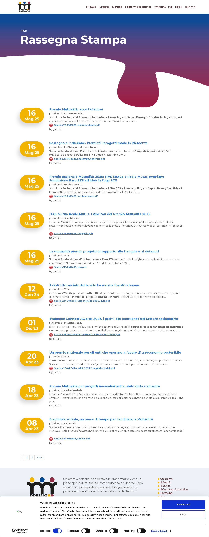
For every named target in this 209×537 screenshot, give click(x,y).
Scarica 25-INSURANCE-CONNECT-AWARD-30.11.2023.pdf (87, 334)
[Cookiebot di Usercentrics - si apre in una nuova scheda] (19, 531)
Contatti (190, 7)
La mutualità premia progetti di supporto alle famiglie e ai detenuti (104, 251)
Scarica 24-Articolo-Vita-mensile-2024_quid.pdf (82, 301)
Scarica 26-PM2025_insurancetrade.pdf (77, 125)
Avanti (39, 457)
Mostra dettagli (159, 531)
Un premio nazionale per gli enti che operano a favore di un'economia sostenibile (115, 352)
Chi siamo (91, 7)
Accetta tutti (183, 504)
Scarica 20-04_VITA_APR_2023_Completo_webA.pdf (84, 368)
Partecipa (160, 7)
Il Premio (104, 7)
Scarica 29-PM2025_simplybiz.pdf (73, 233)
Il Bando (117, 7)
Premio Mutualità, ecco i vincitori (76, 109)
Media (178, 7)
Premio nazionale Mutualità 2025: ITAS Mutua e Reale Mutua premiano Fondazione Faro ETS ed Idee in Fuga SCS (106, 178)
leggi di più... (55, 129)
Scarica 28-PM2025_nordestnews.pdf (76, 196)
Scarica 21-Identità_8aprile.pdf (72, 438)
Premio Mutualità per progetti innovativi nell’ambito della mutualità (104, 386)
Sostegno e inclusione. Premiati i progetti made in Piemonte (98, 143)
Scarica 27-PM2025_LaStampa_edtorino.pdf (79, 158)
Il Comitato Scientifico (138, 7)
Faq (170, 7)
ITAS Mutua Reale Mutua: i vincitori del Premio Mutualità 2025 (99, 214)
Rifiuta (183, 514)
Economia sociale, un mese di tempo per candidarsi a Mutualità (101, 419)
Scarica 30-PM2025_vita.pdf (70, 267)
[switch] (85, 530)
